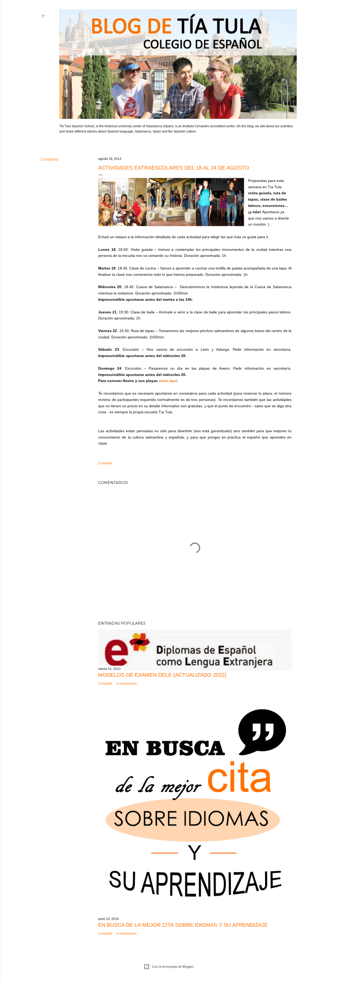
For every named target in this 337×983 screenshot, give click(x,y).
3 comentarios (126, 683)
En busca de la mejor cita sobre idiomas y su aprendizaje (183, 925)
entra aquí (168, 381)
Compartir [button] (49, 159)
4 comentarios (126, 933)
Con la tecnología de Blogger (173, 967)
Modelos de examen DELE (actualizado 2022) (162, 675)
